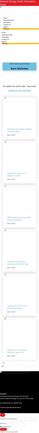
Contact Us (5, 39)
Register (6, 29)
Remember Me (6, 426)
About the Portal (7, 35)
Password (3, 423)
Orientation (5, 37)
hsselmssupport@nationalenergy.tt (10, 407)
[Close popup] (2, 415)
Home (4, 32)
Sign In (4, 41)
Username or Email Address (8, 419)
